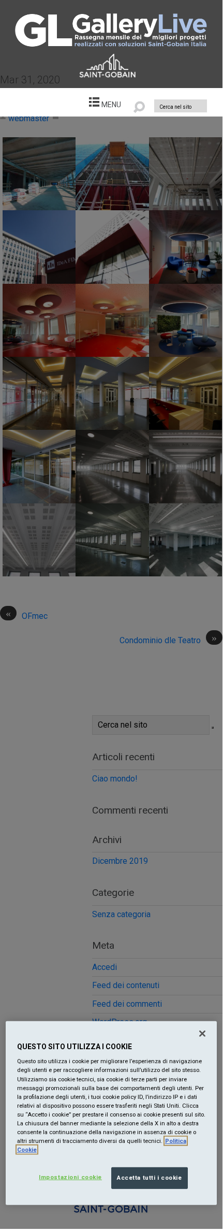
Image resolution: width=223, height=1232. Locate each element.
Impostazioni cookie (70, 1177)
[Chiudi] (202, 1033)
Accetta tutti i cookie (149, 1177)
